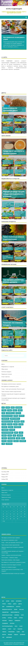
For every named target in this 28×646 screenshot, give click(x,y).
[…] (17, 46)
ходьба (16, 441)
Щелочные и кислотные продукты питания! (20, 300)
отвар (15, 424)
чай (3, 443)
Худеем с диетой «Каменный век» (19, 129)
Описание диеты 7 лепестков (20, 162)
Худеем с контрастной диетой (6, 128)
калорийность (10, 413)
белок (7, 407)
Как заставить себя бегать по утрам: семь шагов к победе (20, 342)
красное (21, 415)
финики (10, 441)
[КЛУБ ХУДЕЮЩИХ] (14, 5)
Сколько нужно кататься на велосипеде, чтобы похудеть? (8, 333)
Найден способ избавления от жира (19, 171)
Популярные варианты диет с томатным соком (7, 162)
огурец (4, 424)
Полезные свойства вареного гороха (8, 257)
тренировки (11, 438)
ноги (22, 421)
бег (3, 407)
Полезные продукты (8, 222)
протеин (12, 429)
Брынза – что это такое (7, 248)
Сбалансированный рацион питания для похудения (13, 573)
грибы (9, 410)
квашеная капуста (7, 415)
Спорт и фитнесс (7, 307)
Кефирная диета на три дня (8, 119)
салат (20, 432)
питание (4, 427)
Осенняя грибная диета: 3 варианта (19, 119)
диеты (20, 410)
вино (12, 407)
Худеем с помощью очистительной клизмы (20, 205)
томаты (4, 438)
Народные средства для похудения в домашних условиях (13, 194)
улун (23, 438)
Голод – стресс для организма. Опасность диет (20, 291)
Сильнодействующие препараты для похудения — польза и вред (8, 204)
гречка (4, 410)
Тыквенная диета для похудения (19, 258)
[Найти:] (14, 355)
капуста (18, 413)
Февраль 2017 (4, 474)
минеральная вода (7, 421)
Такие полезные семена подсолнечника (13, 238)
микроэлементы (15, 418)
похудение (5, 429)
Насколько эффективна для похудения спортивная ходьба (7, 341)
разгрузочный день (7, 432)
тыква (18, 438)
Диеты (3, 93)
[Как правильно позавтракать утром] (14, 27)
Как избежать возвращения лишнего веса (6, 171)
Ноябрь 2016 (4, 479)
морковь (16, 421)
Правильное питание (8, 264)
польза (11, 427)
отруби (21, 424)
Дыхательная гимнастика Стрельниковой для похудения (19, 333)
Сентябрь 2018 (5, 471)
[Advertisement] (14, 81)
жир (3, 413)
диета (14, 410)
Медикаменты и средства (7, 366)
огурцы (10, 424)
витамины (19, 407)
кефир (15, 415)
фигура (4, 441)
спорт (9, 435)
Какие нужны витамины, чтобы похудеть (7, 214)
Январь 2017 (4, 476)
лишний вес (5, 418)
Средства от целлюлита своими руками (13, 152)
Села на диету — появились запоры (8, 300)
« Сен (3, 521)
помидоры (17, 427)
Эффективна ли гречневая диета (10, 109)
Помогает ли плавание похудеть (13, 323)
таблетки (20, 435)
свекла (4, 435)
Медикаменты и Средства (10, 179)
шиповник (9, 443)
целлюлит (22, 441)
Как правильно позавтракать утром (6, 291)
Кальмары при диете (19, 248)
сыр (14, 435)
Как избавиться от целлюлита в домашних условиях (20, 214)
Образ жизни (5, 136)
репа (16, 432)
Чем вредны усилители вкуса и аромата (13, 280)
